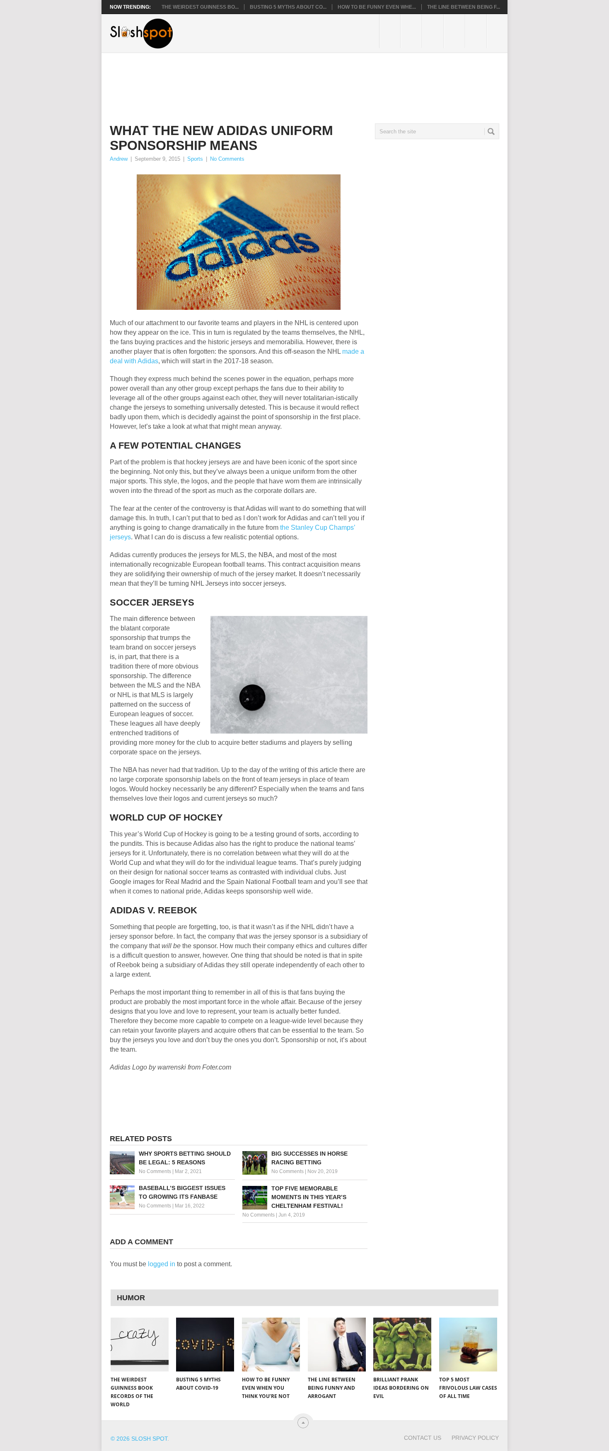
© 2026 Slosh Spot (139, 1438)
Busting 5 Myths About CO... (288, 7)
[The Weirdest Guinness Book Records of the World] (140, 1344)
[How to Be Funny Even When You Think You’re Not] (271, 1344)
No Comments (227, 159)
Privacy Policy (475, 1437)
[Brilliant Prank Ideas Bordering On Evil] (402, 1344)
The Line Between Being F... (463, 7)
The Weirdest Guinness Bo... (200, 7)
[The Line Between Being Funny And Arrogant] (337, 1344)
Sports (195, 159)
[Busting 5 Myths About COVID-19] (205, 1344)
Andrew (119, 159)
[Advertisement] (260, 81)
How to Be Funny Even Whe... (377, 7)
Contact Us (422, 1437)
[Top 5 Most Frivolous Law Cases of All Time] (468, 1344)
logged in (161, 1264)
